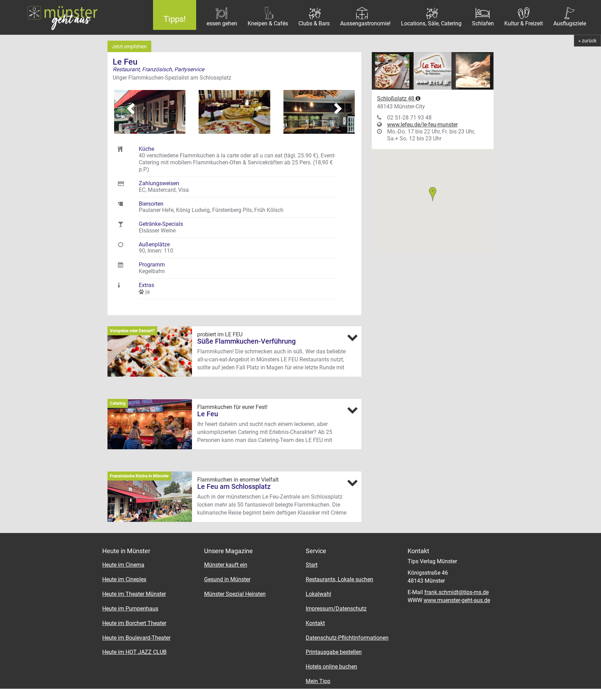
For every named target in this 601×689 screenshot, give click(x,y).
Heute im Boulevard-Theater (136, 637)
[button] (126, 105)
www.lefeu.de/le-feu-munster (422, 124)
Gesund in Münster (227, 579)
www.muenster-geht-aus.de (457, 600)
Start (312, 564)
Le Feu (207, 414)
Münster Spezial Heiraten (235, 594)
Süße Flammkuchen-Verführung (246, 341)
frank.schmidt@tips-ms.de (456, 592)
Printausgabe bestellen (334, 652)
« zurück (587, 40)
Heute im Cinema (123, 564)
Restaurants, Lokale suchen (339, 579)
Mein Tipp (318, 681)
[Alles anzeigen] (352, 337)
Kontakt (315, 623)
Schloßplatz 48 (396, 98)
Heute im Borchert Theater (134, 623)
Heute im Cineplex (124, 579)
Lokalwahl (318, 594)
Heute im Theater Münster (134, 594)
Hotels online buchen (331, 666)
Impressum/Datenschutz (336, 608)
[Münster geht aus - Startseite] (71, 17)
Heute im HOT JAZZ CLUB (134, 652)
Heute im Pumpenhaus (130, 608)
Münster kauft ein (225, 564)
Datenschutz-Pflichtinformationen (347, 637)
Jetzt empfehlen (129, 46)
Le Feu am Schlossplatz (234, 486)
